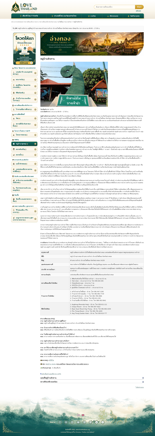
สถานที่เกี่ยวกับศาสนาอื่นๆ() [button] (22, 125)
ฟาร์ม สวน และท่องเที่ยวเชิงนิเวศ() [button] (22, 181)
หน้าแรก (138, 11)
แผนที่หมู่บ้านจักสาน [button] (48, 378)
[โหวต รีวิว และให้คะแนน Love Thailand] (24, 48)
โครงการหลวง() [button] (21, 135)
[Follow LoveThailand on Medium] (103, 422)
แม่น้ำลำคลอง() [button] (21, 164)
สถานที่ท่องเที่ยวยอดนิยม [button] (48, 382)
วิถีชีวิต (51, 360)
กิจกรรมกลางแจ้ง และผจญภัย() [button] (22, 189)
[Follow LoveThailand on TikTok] (90, 422)
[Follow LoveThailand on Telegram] (97, 422)
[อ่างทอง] (92, 44)
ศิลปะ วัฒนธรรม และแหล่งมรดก (25, 68)
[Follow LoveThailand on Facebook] (60, 422)
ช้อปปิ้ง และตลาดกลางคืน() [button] (22, 200)
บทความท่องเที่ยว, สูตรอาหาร (23, 206)
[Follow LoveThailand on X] (84, 422)
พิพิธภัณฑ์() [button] (20, 93)
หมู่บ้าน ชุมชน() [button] (22, 144)
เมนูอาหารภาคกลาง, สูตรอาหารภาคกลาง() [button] (23, 219)
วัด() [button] (18, 118)
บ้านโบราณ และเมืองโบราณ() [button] (21, 99)
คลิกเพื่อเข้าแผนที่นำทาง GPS (51, 374)
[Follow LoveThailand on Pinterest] (66, 422)
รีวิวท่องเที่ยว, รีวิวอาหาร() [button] (20, 211)
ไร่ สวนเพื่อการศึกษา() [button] (24, 109)
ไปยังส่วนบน (140, 387)
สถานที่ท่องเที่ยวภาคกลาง (32, 22)
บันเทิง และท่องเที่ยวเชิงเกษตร (24, 176)
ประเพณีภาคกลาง (83, 364)
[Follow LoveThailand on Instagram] (72, 422)
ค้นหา (139, 7)
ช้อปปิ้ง (16, 195)
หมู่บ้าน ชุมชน (51, 364)
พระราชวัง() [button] (20, 79)
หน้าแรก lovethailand (17, 22)
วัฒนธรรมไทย (71, 364)
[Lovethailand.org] (24, 7)
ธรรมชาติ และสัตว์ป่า (21, 160)
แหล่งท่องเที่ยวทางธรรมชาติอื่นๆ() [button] (22, 170)
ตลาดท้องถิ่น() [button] (21, 149)
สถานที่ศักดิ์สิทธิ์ (19, 114)
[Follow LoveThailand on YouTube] (78, 422)
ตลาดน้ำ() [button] (19, 155)
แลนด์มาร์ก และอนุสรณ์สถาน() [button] (22, 73)
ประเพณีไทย (61, 364)
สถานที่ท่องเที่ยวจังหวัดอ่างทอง (48, 22)
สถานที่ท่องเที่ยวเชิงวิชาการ (23, 105)
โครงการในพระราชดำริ (22, 131)
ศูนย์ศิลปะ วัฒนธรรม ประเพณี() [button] (21, 86)
